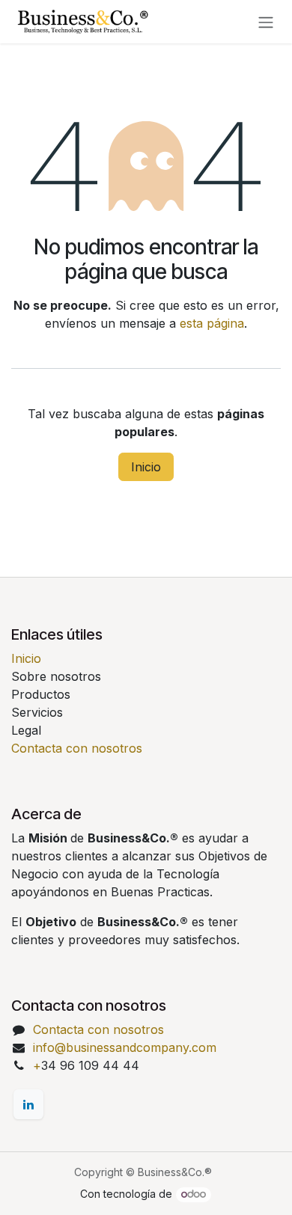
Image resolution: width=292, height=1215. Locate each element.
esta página (212, 323)
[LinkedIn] (28, 1104)
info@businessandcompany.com (124, 1047)
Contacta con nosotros (76, 748)
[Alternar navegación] (266, 21)
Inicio (146, 466)
